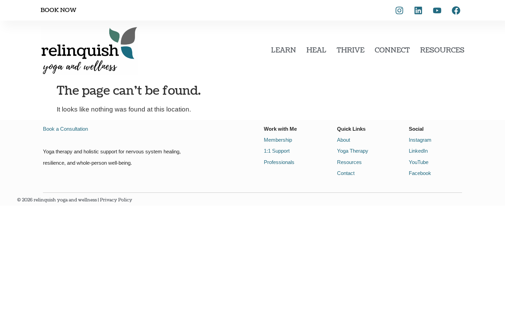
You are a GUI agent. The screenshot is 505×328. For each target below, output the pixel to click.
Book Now (58, 10)
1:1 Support (277, 151)
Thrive (350, 50)
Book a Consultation (65, 129)
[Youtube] (437, 10)
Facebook (420, 173)
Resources (442, 50)
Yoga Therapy (352, 151)
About (343, 140)
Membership (278, 140)
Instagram (420, 140)
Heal (316, 50)
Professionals (279, 162)
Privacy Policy (116, 200)
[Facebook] (455, 10)
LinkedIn (418, 151)
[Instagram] (399, 10)
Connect (392, 50)
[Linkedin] (418, 10)
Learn (283, 50)
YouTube (418, 162)
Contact (346, 173)
